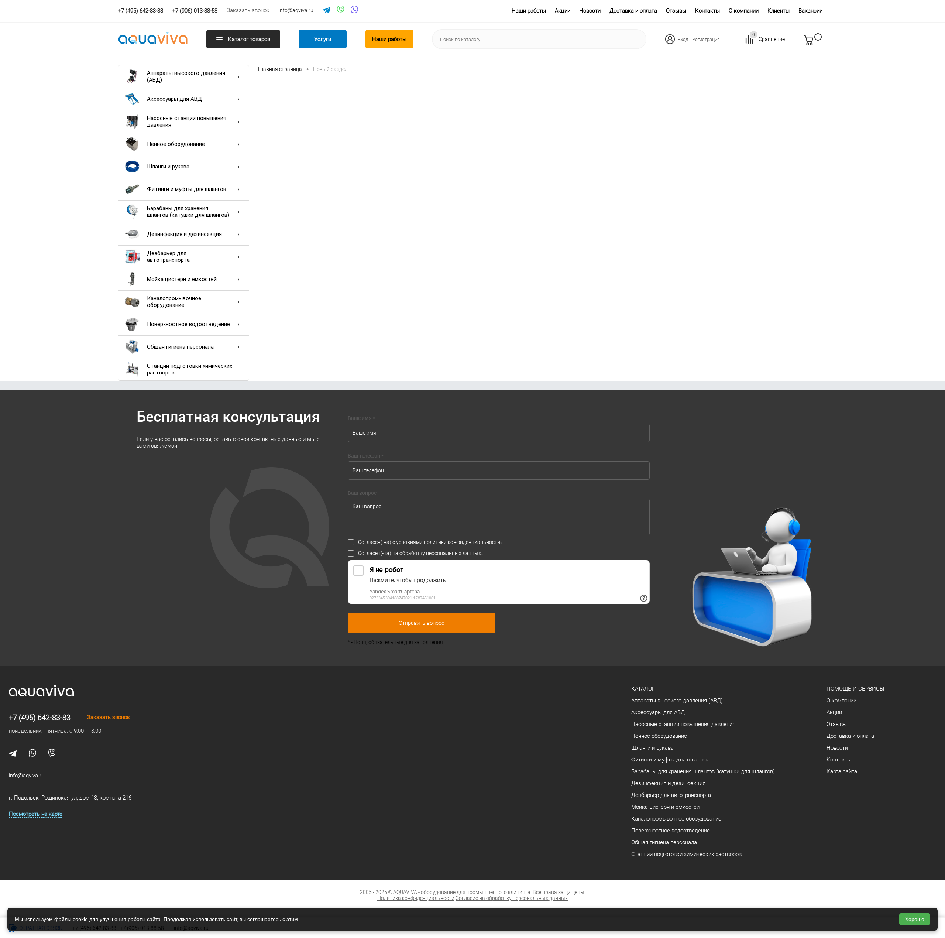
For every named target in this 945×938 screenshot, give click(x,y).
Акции (562, 10)
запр (822, 43)
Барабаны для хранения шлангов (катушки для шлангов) (188, 211)
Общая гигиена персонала (180, 346)
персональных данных (453, 553)
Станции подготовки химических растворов (189, 369)
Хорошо (914, 919)
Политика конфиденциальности (415, 898)
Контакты (707, 10)
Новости (590, 10)
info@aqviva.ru (296, 10)
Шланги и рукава (168, 166)
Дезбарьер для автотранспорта (168, 256)
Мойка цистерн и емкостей (182, 279)
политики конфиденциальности (462, 542)
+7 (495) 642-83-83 (40, 717)
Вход (683, 39)
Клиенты (778, 10)
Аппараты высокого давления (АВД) (186, 76)
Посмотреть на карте (35, 814)
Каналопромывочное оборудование (174, 301)
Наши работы (529, 10)
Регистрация (706, 39)
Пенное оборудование (176, 144)
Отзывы (676, 10)
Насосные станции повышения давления (186, 121)
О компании (744, 10)
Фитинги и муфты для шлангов (186, 189)
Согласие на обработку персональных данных (512, 898)
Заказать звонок (248, 10)
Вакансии (810, 10)
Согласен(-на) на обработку (419, 553)
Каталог (643, 688)
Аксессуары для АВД (174, 99)
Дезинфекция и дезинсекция (184, 234)
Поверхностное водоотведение (188, 324)
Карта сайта (842, 771)
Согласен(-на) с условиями (429, 542)
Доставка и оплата (633, 10)
